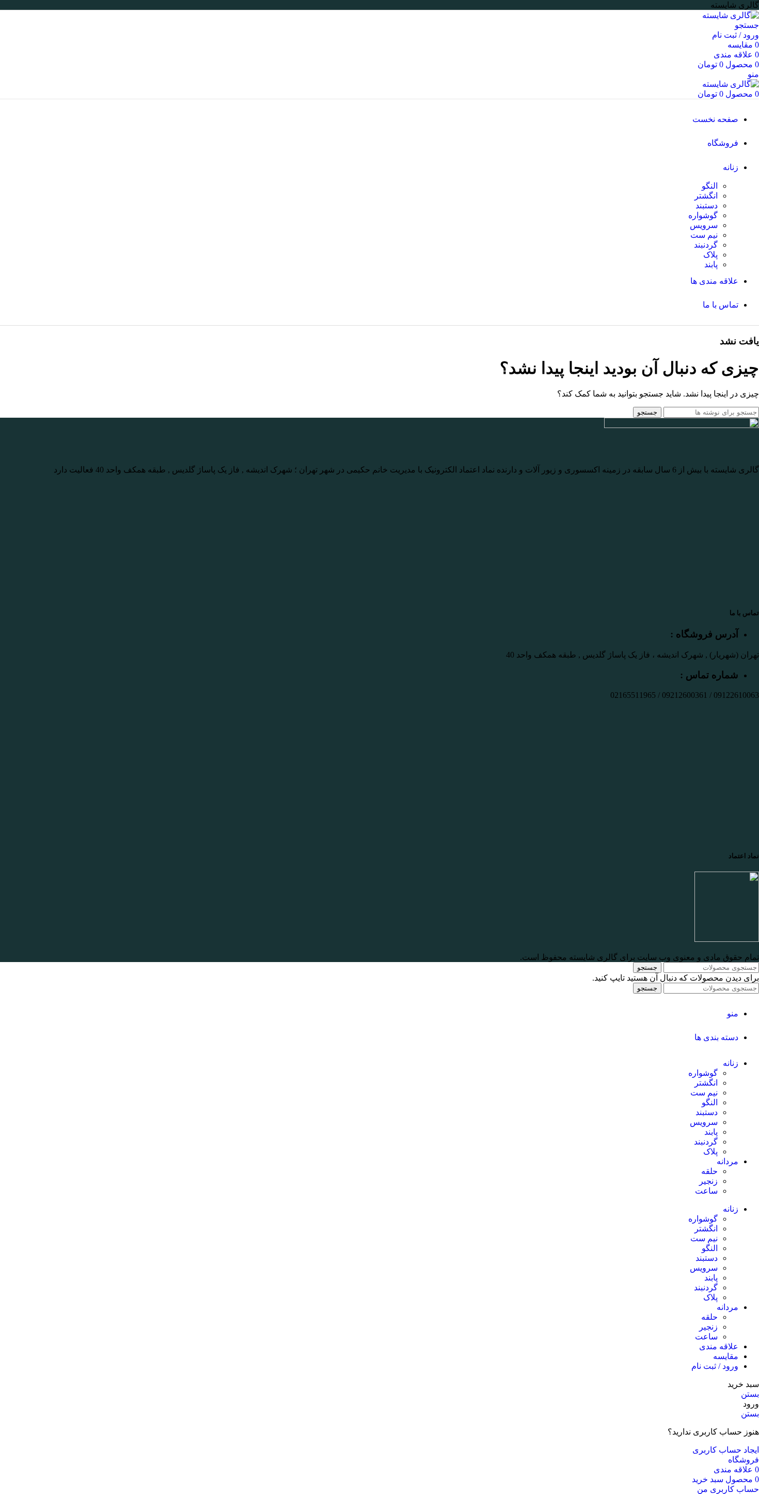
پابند (711, 264)
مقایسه (725, 1356)
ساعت (706, 1190)
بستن (750, 1394)
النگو (710, 185)
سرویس (704, 225)
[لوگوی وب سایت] (730, 15)
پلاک (710, 254)
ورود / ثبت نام (714, 1366)
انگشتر (706, 195)
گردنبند (706, 244)
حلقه (709, 1171)
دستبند (706, 205)
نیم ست (704, 235)
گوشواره (703, 215)
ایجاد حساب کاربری (725, 1449)
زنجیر (708, 1181)
